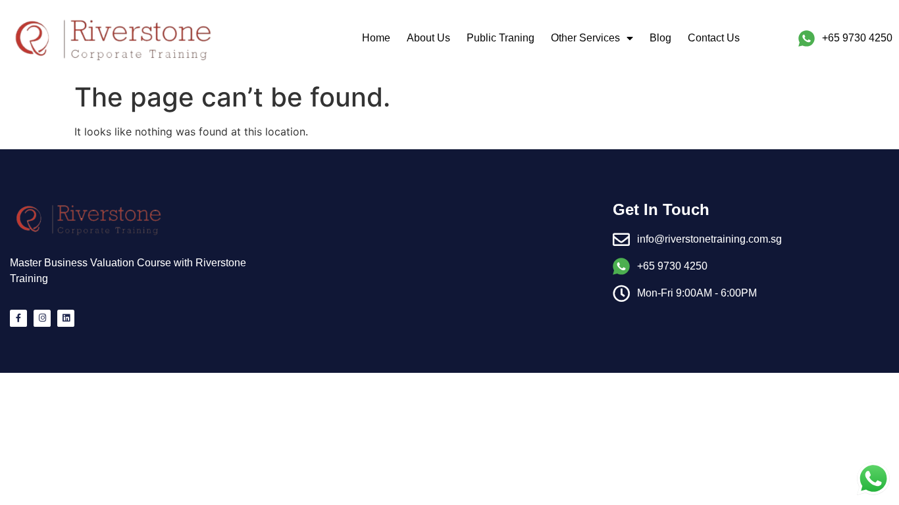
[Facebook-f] (18, 318)
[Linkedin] (65, 318)
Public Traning (500, 37)
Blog (660, 37)
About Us (428, 37)
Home (376, 37)
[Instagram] (42, 318)
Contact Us (714, 37)
